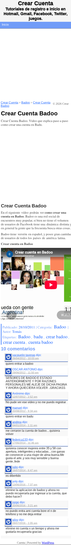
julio (15, 467)
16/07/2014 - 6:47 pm (24, 470)
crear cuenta (14, 342)
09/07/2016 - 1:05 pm (24, 523)
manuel (17, 407)
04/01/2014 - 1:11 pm (24, 425)
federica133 (20, 439)
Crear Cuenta (35, 3)
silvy (15, 519)
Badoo (25, 102)
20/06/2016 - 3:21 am (24, 505)
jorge (15, 502)
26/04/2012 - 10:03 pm (25, 358)
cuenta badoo (40, 342)
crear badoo (57, 336)
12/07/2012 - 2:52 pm (24, 396)
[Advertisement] (35, 64)
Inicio (5, 24)
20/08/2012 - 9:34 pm (24, 411)
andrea (16, 422)
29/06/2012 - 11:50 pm (25, 372)
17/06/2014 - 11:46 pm (25, 442)
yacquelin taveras (23, 355)
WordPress (48, 542)
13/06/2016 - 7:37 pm (24, 484)
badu (38, 336)
